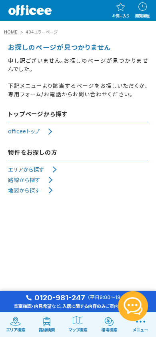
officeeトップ (24, 131)
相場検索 (109, 330)
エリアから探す (26, 170)
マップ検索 (78, 330)
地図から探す (24, 190)
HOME (10, 32)
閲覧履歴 (142, 16)
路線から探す (24, 180)
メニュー (140, 330)
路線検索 (47, 330)
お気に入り (120, 16)
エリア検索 (15, 330)
